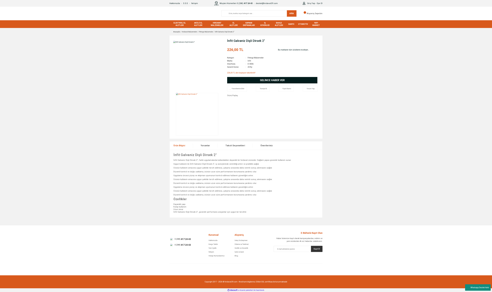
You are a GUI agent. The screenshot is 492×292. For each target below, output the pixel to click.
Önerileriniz (266, 145)
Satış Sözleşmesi (241, 240)
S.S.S (185, 3)
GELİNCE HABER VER (272, 80)
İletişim (194, 3)
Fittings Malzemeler (256, 58)
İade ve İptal (239, 252)
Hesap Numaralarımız (216, 256)
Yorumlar (205, 145)
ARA (291, 13)
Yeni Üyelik (213, 248)
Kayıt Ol (317, 249)
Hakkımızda (175, 3)
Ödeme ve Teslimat (242, 244)
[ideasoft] (232, 290)
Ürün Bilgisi (179, 145)
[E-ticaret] (245, 290)
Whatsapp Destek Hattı (479, 287)
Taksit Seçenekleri (235, 145)
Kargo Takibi (213, 244)
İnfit (249, 61)
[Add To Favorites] (237, 89)
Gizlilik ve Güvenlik (241, 248)
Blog (236, 256)
